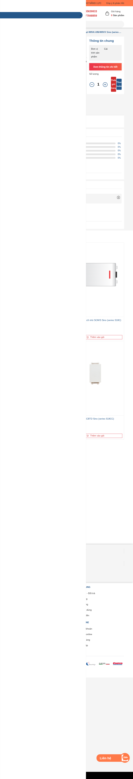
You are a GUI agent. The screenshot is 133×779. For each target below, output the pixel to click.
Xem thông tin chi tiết (105, 66)
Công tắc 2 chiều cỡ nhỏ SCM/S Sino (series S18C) (94, 320)
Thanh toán (119, 84)
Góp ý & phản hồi (115, 3)
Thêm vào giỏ (97, 337)
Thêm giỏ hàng (113, 84)
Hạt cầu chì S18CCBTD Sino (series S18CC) (91, 418)
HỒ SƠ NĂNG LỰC (91, 3)
